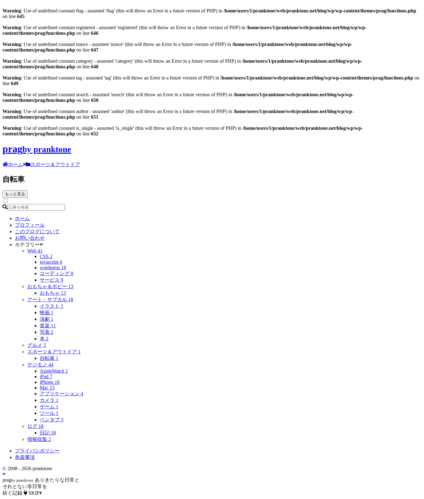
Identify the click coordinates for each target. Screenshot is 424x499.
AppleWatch (54, 371)
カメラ (49, 400)
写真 (46, 332)
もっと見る (15, 194)
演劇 (46, 319)
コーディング (56, 273)
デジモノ (40, 364)
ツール (49, 413)
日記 (48, 432)
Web (35, 250)
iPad (46, 376)
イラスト (51, 306)
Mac (47, 387)
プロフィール (30, 225)
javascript (51, 262)
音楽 (48, 325)
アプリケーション (61, 393)
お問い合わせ (30, 238)
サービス (51, 280)
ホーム (22, 218)
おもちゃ (53, 293)
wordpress (53, 267)
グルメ (36, 345)
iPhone (50, 382)
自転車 (49, 358)
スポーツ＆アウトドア (54, 351)
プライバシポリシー (37, 450)
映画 (46, 312)
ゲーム (49, 406)
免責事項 (25, 457)
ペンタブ (51, 419)
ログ (35, 426)
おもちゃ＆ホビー (50, 286)
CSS (46, 256)
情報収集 (39, 439)
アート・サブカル (50, 299)
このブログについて (37, 231)
